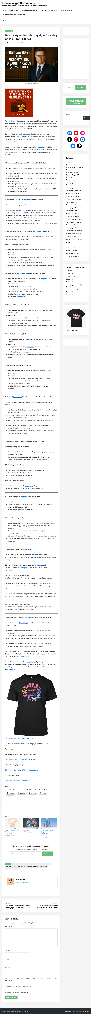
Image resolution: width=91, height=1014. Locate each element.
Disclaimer (69, 279)
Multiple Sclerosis (71, 250)
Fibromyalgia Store (9, 14)
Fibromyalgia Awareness (73, 191)
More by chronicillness (23, 882)
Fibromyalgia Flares (72, 205)
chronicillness (10, 43)
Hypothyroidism (71, 236)
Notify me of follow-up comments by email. (21, 986)
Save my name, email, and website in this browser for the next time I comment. (31, 979)
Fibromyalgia (13, 10)
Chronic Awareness (72, 172)
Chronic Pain (70, 170)
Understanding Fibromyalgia (30, 828)
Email (7, 959)
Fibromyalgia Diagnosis (73, 199)
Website (8, 967)
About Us (21, 14)
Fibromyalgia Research (73, 216)
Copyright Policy (71, 276)
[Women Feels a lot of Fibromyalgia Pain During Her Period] (13, 822)
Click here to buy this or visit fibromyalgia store (20, 738)
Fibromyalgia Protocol (73, 213)
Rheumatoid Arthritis (72, 253)
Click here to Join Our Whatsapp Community (20, 759)
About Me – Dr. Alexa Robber (75, 268)
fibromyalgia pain (11, 866)
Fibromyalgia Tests (72, 225)
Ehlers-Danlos (70, 180)
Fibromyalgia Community (18, 3)
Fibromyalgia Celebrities (73, 193)
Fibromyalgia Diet (71, 202)
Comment (9, 927)
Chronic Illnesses (66, 10)
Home (5, 10)
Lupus (68, 242)
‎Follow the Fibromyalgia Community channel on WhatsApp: (76, 101)
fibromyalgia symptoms (25, 866)
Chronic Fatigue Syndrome (74, 167)
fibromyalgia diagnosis (44, 864)
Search (68, 114)
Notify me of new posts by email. (17, 992)
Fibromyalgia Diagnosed (73, 185)
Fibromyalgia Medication (74, 208)
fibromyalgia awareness (28, 864)
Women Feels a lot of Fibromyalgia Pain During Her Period (13, 830)
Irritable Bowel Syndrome (74, 239)
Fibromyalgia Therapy (73, 228)
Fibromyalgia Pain (71, 210)
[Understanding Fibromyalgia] (31, 822)
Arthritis (68, 162)
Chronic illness (70, 165)
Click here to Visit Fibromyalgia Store (17, 780)
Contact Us (69, 273)
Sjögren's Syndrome (72, 256)
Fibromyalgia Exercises (73, 188)
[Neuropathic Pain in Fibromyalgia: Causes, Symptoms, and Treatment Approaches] (49, 822)
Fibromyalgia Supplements (74, 219)
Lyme (67, 245)
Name (7, 951)
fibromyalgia (14, 176)
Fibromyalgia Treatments (49, 10)
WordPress (75, 1011)
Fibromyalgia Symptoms (29, 10)
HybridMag (84, 1011)
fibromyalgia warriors (12, 869)
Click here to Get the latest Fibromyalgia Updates (21, 770)
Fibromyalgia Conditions (73, 196)
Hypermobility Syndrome (74, 233)
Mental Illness (70, 248)
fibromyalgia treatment (40, 866)
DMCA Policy (70, 282)
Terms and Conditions (73, 295)
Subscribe (47, 854)
